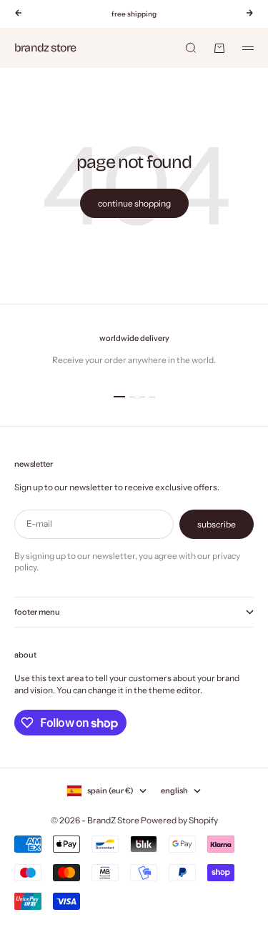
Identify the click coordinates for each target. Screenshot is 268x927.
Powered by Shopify (179, 820)
